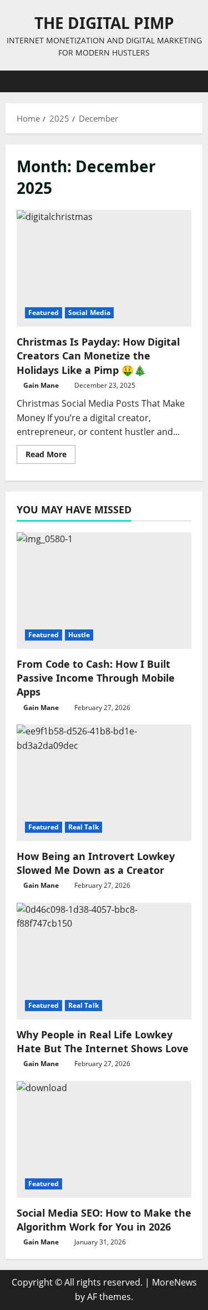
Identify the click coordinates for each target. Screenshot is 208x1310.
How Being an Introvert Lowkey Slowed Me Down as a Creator (96, 863)
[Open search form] (188, 81)
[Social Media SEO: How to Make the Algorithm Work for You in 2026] (104, 1139)
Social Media (89, 312)
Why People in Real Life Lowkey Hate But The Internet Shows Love (103, 1041)
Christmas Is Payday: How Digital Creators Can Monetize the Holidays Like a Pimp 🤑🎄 (104, 268)
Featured (43, 312)
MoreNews (174, 1282)
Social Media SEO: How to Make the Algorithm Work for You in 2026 (104, 1219)
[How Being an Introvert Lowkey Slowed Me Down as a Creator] (104, 782)
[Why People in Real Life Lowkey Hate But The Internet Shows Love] (104, 961)
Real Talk (83, 827)
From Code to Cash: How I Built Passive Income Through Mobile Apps (96, 677)
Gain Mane (41, 385)
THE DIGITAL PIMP (104, 22)
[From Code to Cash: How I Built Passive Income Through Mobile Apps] (104, 590)
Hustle (79, 634)
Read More (50, 456)
